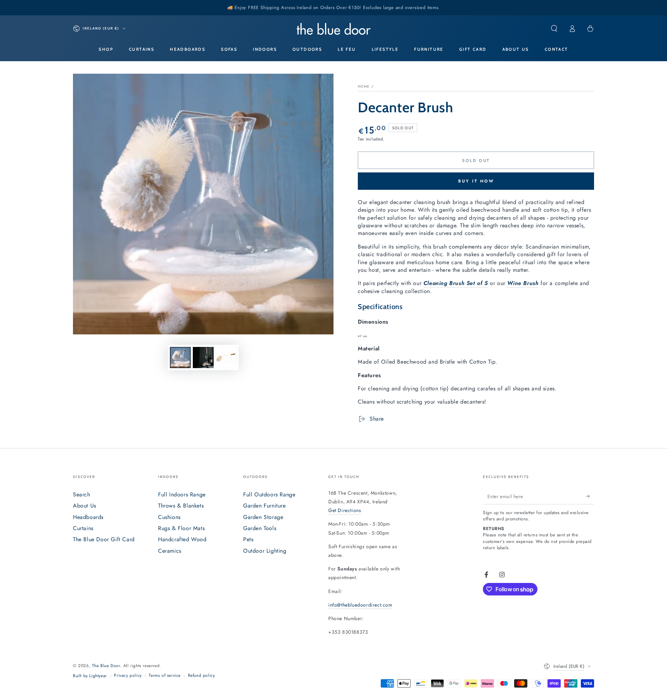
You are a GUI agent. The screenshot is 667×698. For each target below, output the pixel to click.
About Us (84, 506)
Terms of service (165, 676)
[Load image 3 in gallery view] (226, 357)
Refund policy (201, 676)
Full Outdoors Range (269, 494)
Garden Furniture (264, 506)
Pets (248, 539)
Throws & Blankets (181, 506)
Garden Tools (259, 528)
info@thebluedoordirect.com (360, 604)
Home (364, 86)
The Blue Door (106, 666)
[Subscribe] (590, 496)
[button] (554, 28)
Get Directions (344, 510)
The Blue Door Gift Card (104, 539)
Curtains (83, 528)
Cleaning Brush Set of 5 (455, 283)
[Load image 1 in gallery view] (180, 357)
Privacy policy (127, 676)
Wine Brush (522, 283)
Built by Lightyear (90, 676)
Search (81, 494)
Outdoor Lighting (265, 551)
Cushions (169, 517)
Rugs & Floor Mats (181, 528)
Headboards (88, 517)
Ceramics (169, 551)
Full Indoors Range (182, 494)
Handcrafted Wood (182, 539)
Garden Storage (263, 517)
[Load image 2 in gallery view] (203, 357)
